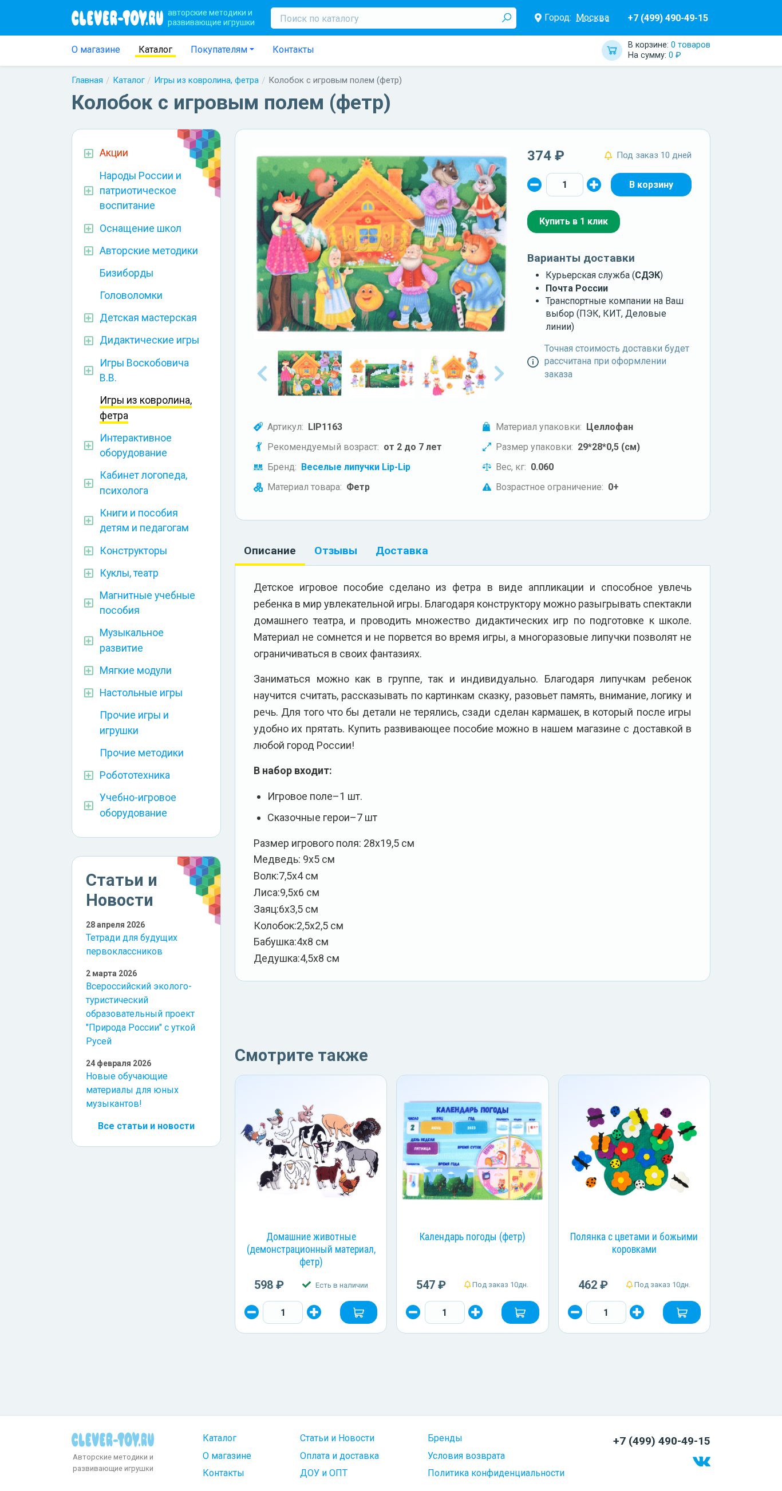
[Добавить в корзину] (359, 1312)
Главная (87, 80)
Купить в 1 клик (573, 221)
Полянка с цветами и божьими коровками (634, 1243)
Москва (592, 17)
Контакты (293, 49)
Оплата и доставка (339, 1455)
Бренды (445, 1438)
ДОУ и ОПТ (323, 1473)
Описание (270, 550)
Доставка (402, 550)
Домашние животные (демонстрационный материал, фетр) (311, 1249)
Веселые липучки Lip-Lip (355, 467)
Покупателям (219, 49)
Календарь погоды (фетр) (473, 1236)
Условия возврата (466, 1455)
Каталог (155, 49)
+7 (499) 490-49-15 (667, 18)
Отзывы (335, 550)
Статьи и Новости (337, 1438)
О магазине (96, 49)
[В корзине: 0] (651, 184)
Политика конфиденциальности (496, 1473)
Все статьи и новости (146, 1126)
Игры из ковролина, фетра (206, 80)
